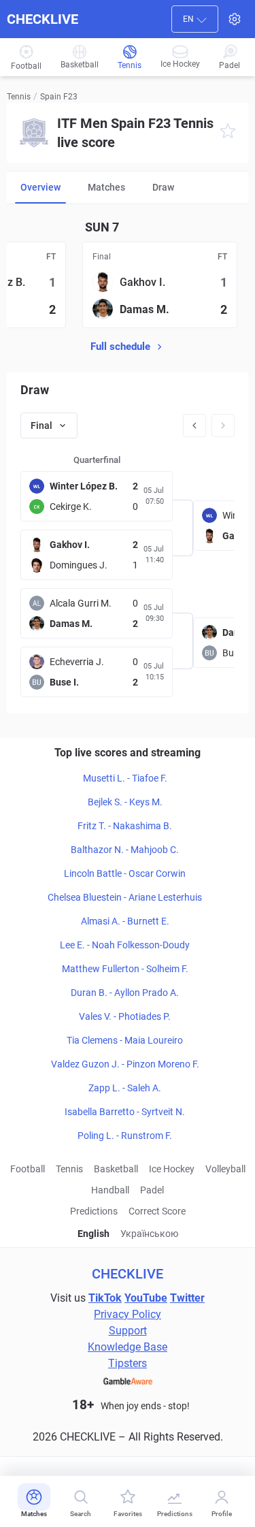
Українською (149, 1233)
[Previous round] (194, 425)
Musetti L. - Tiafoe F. (125, 778)
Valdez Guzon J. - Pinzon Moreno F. (125, 1064)
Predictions (94, 1211)
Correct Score (157, 1211)
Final (41, 425)
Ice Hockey (171, 1168)
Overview (40, 187)
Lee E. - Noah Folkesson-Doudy (125, 944)
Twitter (187, 1297)
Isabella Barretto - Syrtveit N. (125, 1111)
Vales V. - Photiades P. (125, 1016)
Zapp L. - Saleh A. (124, 1087)
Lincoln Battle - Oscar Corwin (125, 873)
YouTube (145, 1297)
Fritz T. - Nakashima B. (125, 825)
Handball (110, 1190)
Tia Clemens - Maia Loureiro (125, 1040)
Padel (152, 1190)
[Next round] (223, 425)
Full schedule (120, 346)
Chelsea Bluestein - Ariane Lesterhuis (125, 897)
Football (27, 1168)
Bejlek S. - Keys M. (125, 802)
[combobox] (194, 19)
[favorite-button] (228, 133)
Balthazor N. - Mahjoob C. (125, 849)
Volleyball (225, 1168)
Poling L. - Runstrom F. (125, 1135)
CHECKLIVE (42, 19)
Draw (163, 187)
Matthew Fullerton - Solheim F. (125, 968)
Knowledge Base (127, 1346)
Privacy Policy (127, 1314)
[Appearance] (234, 19)
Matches (106, 187)
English (93, 1233)
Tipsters (127, 1363)
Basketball (116, 1168)
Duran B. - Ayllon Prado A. (125, 992)
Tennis (19, 96)
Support (128, 1330)
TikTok (105, 1297)
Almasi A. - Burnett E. (125, 921)
